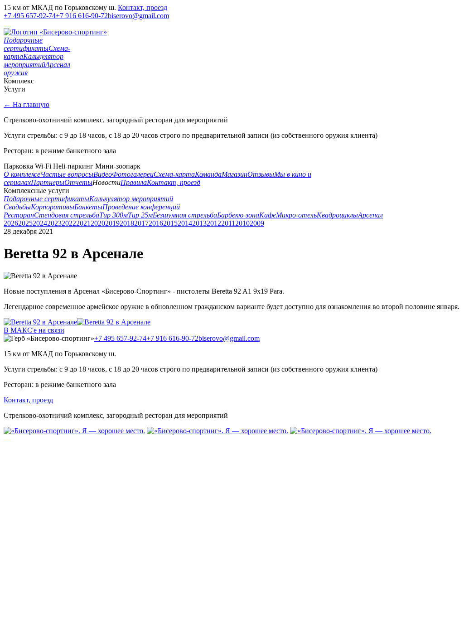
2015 (170, 223)
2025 (25, 223)
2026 (11, 223)
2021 (83, 223)
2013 (199, 223)
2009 (257, 223)
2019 (112, 223)
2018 (127, 223)
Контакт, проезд (142, 7)
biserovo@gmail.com (138, 15)
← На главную (26, 104)
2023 (54, 223)
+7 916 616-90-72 (82, 15)
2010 (242, 223)
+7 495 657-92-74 (30, 15)
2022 (69, 223)
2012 (214, 223)
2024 (40, 223)
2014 (185, 223)
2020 (98, 223)
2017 (141, 223)
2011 (228, 223)
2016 (156, 223)
